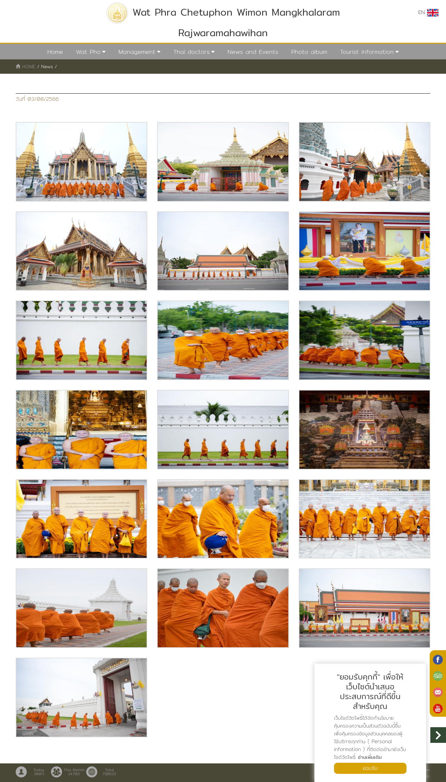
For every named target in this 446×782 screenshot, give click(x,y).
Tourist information (367, 51)
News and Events (253, 51)
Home (55, 51)
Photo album (309, 51)
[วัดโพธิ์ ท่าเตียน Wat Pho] (438, 659)
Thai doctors (191, 51)
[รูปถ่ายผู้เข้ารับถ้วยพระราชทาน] (81, 162)
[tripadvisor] (438, 675)
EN (422, 12)
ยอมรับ (370, 768)
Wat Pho (88, 51)
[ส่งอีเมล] (438, 691)
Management (137, 51)
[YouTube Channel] (438, 708)
